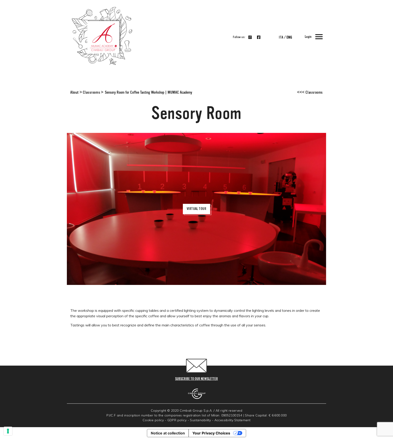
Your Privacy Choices (211, 433)
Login (308, 37)
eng (289, 37)
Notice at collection (168, 433)
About (74, 92)
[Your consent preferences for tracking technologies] (8, 431)
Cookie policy (153, 420)
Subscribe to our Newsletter (196, 379)
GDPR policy (177, 420)
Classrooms (91, 92)
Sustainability (200, 420)
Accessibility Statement (232, 420)
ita (281, 37)
